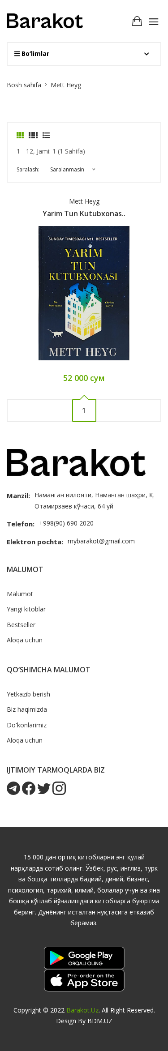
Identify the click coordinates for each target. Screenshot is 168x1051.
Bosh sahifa (24, 85)
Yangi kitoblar (26, 609)
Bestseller (21, 624)
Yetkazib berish (28, 694)
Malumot (20, 594)
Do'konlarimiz (27, 725)
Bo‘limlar (34, 53)
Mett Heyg (84, 201)
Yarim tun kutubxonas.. (84, 213)
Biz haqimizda (27, 709)
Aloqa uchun (25, 640)
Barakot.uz (82, 1010)
